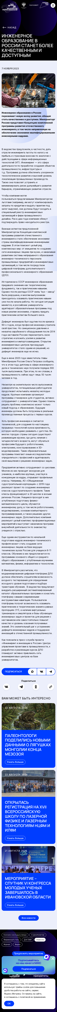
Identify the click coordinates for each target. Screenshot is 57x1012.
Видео (17, 944)
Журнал (7, 944)
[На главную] (10, 7)
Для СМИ (28, 940)
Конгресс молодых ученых (15, 935)
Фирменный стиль (11, 940)
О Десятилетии (37, 935)
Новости (40, 940)
